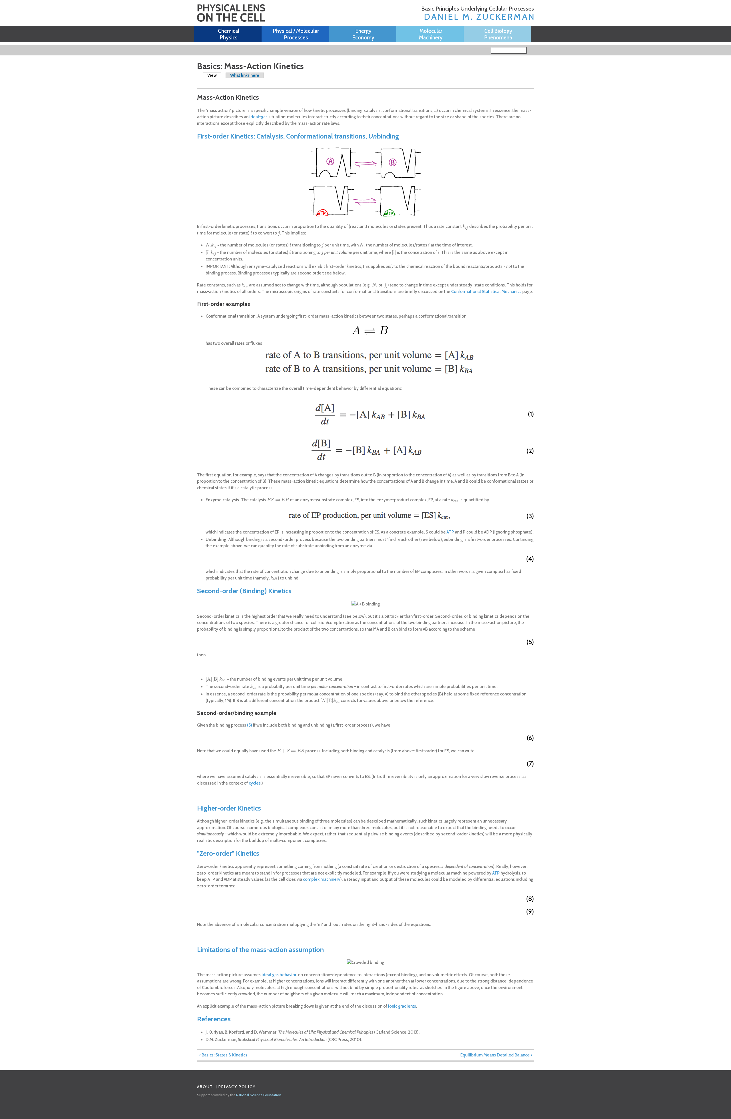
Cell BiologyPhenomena (498, 34)
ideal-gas (258, 116)
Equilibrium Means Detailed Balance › (496, 1055)
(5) (249, 725)
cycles (255, 783)
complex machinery (321, 879)
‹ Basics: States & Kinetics (223, 1055)
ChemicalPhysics (228, 34)
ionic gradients (401, 1006)
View (214, 75)
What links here (244, 75)
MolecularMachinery (431, 34)
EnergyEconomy (363, 34)
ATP (450, 532)
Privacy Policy (237, 1086)
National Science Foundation (258, 1095)
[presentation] (465, 226)
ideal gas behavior (279, 974)
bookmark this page (200, 83)
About (205, 1086)
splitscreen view (208, 83)
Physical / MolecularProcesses (296, 34)
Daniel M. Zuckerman (479, 16)
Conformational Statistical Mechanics (486, 291)
